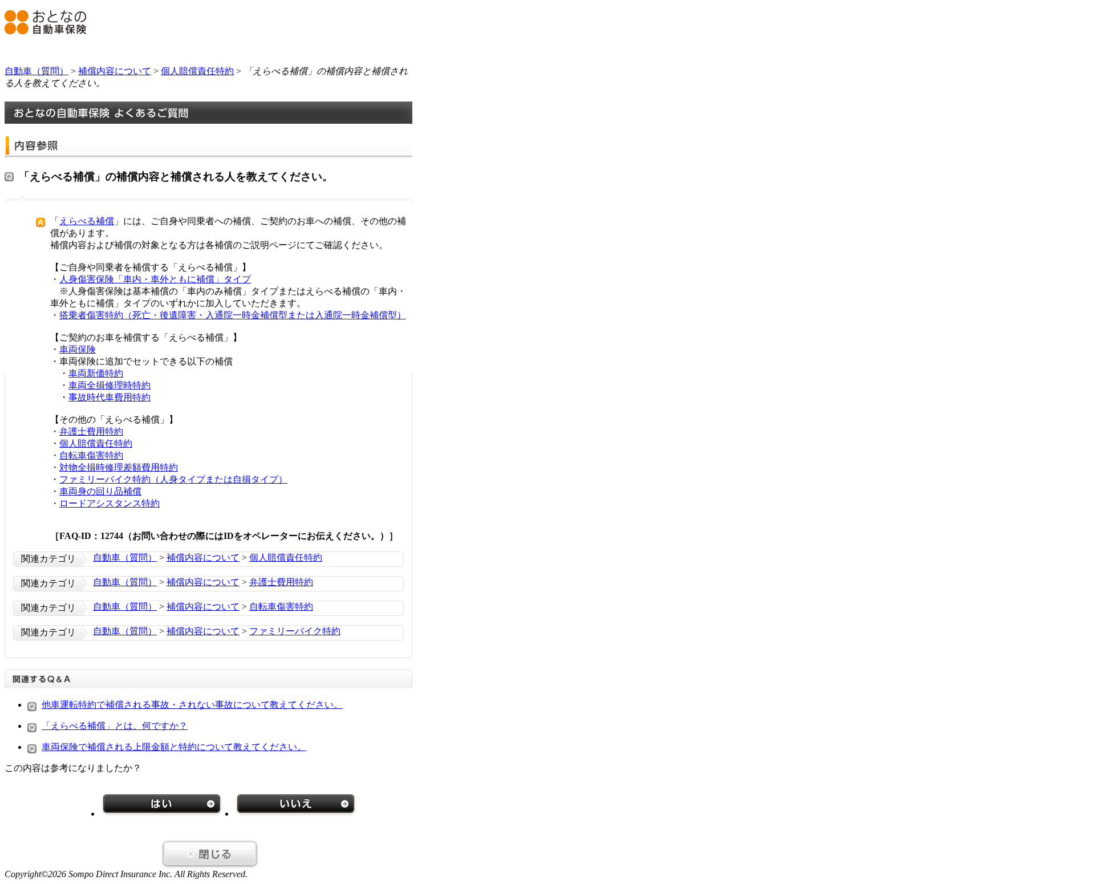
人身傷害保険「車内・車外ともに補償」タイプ (155, 279)
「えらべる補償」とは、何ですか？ (115, 726)
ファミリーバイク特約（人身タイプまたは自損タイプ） (173, 479)
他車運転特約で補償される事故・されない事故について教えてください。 (192, 704)
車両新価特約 (95, 373)
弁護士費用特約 (91, 431)
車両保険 (77, 349)
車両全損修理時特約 (109, 385)
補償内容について (114, 71)
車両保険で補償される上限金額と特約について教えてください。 (174, 747)
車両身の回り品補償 (100, 491)
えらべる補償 (86, 221)
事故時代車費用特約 (109, 397)
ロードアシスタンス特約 (109, 503)
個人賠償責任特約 (197, 71)
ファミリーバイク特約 (294, 631)
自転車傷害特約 (91, 455)
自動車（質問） (36, 71)
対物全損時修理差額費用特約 (118, 467)
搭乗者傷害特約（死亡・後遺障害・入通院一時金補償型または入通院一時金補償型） (232, 315)
